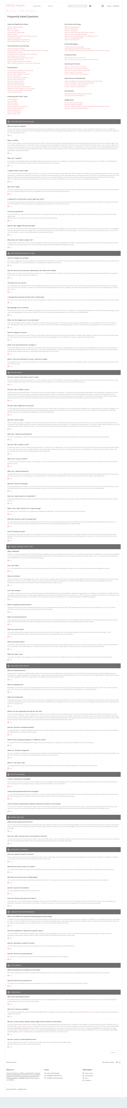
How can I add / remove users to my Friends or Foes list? (81, 59)
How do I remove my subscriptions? (75, 86)
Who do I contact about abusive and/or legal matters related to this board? (87, 106)
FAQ (86, 1078)
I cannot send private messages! (74, 47)
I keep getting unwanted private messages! (77, 49)
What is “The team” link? (72, 40)
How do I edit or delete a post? (16, 72)
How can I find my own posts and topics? (77, 74)
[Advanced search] (90, 6)
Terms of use (89, 1073)
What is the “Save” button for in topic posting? (21, 88)
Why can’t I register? (13, 31)
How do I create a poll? (14, 76)
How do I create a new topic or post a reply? (20, 70)
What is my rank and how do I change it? (19, 61)
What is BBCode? (12, 99)
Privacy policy (89, 1075)
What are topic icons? (13, 114)
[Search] (86, 6)
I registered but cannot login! (16, 32)
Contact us (88, 1080)
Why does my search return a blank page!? (77, 70)
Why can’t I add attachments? (16, 83)
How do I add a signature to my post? (18, 74)
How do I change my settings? (16, 49)
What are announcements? (15, 108)
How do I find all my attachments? (75, 95)
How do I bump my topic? (14, 92)
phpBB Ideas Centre (89, 1012)
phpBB (80, 312)
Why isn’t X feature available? (73, 104)
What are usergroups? (71, 31)
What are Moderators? (71, 29)
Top (11, 135)
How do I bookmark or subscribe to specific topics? (80, 83)
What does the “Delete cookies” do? (18, 41)
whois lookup (22, 1026)
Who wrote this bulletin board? (74, 103)
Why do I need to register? (15, 27)
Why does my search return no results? (76, 68)
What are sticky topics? (14, 110)
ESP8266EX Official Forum (54, 1075)
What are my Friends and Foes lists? (75, 58)
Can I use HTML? (12, 101)
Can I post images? (13, 105)
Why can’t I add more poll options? (17, 78)
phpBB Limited (57, 999)
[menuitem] (116, 6)
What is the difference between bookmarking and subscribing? (83, 81)
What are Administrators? (72, 27)
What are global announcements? (17, 106)
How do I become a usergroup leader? (76, 34)
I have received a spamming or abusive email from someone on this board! (87, 50)
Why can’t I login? (12, 34)
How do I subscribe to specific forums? (76, 85)
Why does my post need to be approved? (19, 90)
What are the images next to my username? (20, 58)
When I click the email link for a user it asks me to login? (23, 63)
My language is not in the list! (16, 56)
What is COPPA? (12, 29)
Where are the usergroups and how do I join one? (79, 32)
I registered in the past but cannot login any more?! (22, 36)
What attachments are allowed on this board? (78, 94)
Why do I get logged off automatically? (18, 40)
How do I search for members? (74, 72)
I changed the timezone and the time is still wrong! (22, 54)
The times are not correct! (15, 52)
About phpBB (25, 1001)
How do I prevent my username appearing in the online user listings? (28, 50)
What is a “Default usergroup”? (74, 38)
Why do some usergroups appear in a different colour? (81, 36)
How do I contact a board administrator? (77, 108)
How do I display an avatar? (15, 59)
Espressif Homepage (53, 1073)
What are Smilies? (12, 103)
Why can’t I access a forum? (15, 81)
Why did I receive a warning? (16, 85)
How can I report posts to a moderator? (19, 87)
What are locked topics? (14, 112)
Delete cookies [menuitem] (109, 1062)
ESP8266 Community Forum (55, 1078)
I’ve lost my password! (14, 38)
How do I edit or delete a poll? (16, 79)
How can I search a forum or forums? (76, 67)
